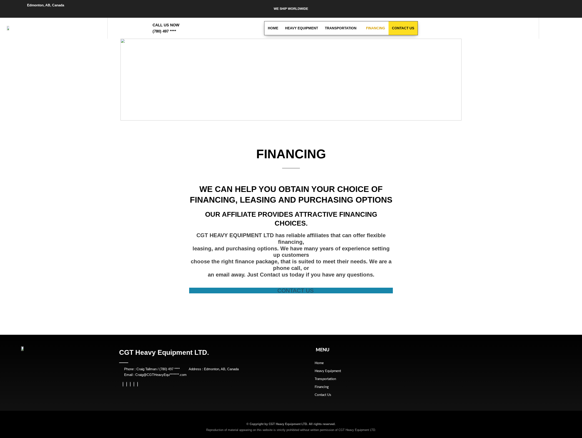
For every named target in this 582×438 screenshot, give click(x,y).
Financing (375, 28)
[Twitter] (126, 384)
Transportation (340, 28)
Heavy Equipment (301, 28)
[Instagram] (137, 384)
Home (273, 28)
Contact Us (403, 28)
